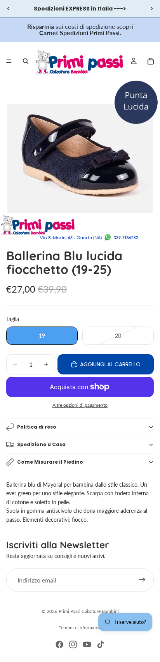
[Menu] (9, 61)
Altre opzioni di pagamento (80, 405)
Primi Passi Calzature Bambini (89, 611)
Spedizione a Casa (41, 444)
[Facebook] (59, 644)
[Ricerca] (25, 61)
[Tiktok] (100, 644)
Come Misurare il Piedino (50, 462)
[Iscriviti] (142, 580)
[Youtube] (87, 644)
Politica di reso (36, 427)
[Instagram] (73, 644)
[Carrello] (150, 61)
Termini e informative (80, 627)
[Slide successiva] (151, 8)
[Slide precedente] (8, 8)
